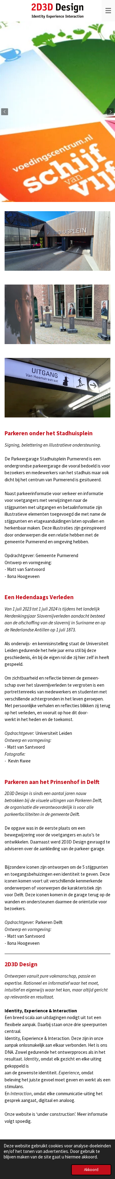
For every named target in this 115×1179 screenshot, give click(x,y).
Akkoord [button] (91, 1169)
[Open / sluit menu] (108, 10)
